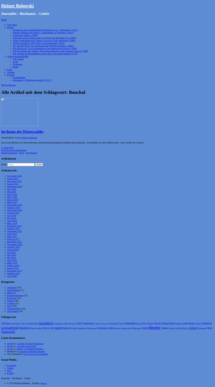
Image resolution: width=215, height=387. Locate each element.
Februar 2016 (13, 265)
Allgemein (12, 287)
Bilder (16, 67)
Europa (122, 323)
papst (58, 327)
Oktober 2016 (13, 247)
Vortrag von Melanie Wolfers (29, 349)
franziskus (131, 323)
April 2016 (12, 260)
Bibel (66, 323)
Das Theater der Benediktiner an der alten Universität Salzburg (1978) (45, 54)
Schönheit (117, 328)
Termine (11, 72)
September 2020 (14, 186)
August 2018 (13, 213)
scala (110, 327)
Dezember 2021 (14, 181)
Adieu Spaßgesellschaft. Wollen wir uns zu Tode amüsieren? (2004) (44, 40)
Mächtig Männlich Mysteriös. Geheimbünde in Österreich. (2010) (43, 32)
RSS (9, 370)
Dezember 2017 (14, 226)
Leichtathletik (9, 327)
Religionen (102, 328)
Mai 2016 (11, 257)
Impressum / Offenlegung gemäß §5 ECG (32, 80)
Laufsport (206, 323)
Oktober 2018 (13, 207)
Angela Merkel (15, 323)
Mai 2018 (11, 218)
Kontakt (10, 75)
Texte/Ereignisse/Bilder (18, 56)
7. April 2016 (7, 147)
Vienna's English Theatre (178, 328)
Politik (74, 328)
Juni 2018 (11, 215)
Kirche (157, 323)
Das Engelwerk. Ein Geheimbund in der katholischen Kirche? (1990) (45, 48)
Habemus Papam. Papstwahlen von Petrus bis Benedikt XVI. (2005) (44, 38)
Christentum (88, 323)
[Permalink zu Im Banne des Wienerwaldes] (19, 125)
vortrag (193, 327)
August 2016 (13, 250)
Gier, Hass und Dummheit (36, 354)
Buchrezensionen (9, 153)
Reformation (92, 328)
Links (9, 69)
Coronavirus (105, 323)
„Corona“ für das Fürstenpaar (29, 343)
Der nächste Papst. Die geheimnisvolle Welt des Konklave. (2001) (43, 46)
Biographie (73, 323)
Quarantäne (81, 328)
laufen (197, 323)
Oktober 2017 (13, 228)
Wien (209, 328)
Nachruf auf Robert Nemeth (32, 351)
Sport (145, 327)
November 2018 (14, 205)
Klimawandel (168, 323)
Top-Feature (31, 153)
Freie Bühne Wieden (145, 323)
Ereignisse (17, 64)
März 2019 (12, 202)
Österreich (8, 331)
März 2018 (12, 223)
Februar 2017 (13, 239)
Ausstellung (46, 323)
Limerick (11, 303)
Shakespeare (136, 328)
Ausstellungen (13, 290)
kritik (185, 323)
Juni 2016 (11, 255)
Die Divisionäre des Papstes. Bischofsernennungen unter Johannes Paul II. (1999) (50, 51)
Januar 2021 (12, 184)
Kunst (192, 323)
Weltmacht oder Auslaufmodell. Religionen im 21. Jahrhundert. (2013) (45, 30)
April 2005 (12, 276)
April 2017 (12, 234)
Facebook (11, 365)
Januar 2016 (12, 268)
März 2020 (12, 197)
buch (79, 323)
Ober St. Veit (48, 328)
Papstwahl (66, 328)
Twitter (10, 368)
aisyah (10, 343)
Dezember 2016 (14, 242)
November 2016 (14, 244)
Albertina (5, 323)
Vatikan (164, 328)
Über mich (12, 25)
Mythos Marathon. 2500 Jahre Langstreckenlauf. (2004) (38, 43)
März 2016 (12, 263)
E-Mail (10, 373)
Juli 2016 (11, 252)
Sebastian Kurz (126, 328)
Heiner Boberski (17, 5)
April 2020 (12, 194)
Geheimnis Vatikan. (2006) (25, 35)
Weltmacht (202, 328)
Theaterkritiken (14, 308)
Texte (15, 61)
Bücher (10, 27)
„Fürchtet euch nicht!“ (26, 346)
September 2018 (14, 210)
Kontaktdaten (19, 77)
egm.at (43, 383)
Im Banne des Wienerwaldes (22, 131)
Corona (97, 323)
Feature (10, 300)
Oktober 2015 (13, 273)
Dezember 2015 (14, 271)
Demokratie (114, 323)
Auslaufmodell (32, 323)
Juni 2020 (11, 189)
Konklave (179, 323)
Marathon (24, 327)
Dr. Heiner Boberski (27, 137)
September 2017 (14, 231)
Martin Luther (36, 328)
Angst (23, 323)
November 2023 (14, 176)
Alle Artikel (18, 59)
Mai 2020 (11, 192)
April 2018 (12, 221)
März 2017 (12, 236)
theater (154, 327)
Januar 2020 (12, 199)
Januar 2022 (12, 178)
